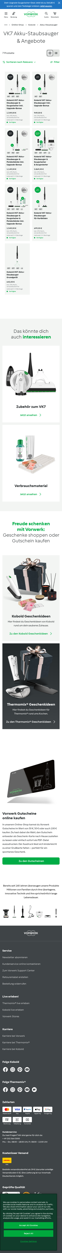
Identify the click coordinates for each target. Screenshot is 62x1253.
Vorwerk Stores (10, 1016)
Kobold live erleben (13, 1009)
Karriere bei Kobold (13, 1049)
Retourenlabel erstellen (15, 977)
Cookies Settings (28, 1241)
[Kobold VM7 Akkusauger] (56, 911)
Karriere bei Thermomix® (15, 1042)
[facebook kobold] (5, 1070)
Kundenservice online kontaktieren (21, 963)
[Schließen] (59, 3)
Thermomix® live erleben (15, 1003)
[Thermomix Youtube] (27, 1090)
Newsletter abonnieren (15, 957)
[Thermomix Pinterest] (20, 1090)
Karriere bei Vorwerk (13, 1035)
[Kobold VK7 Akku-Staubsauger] (14, 911)
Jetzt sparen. (46, 6)
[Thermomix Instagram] (13, 1090)
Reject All (28, 1233)
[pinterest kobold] (20, 1070)
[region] (28, 1222)
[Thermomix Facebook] (5, 1090)
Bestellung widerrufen (14, 983)
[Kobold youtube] (27, 1070)
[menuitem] (5, 24)
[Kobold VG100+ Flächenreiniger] (47, 911)
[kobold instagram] (13, 1070)
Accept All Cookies (28, 1225)
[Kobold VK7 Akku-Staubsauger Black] (22, 911)
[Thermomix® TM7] (5, 911)
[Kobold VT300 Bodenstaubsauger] (30, 911)
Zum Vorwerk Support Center (18, 970)
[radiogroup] (53, 53)
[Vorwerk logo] (31, 15)
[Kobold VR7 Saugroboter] (39, 911)
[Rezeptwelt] (34, 1090)
